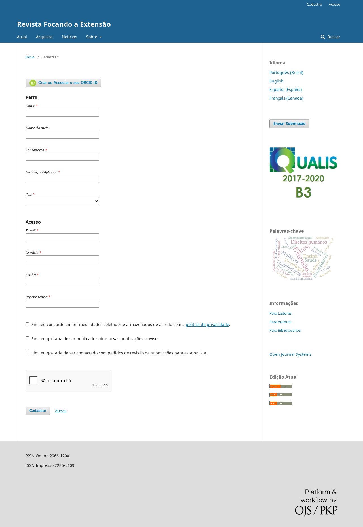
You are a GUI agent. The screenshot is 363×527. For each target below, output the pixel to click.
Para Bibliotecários (285, 330)
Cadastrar (37, 411)
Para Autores (280, 321)
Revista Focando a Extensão (64, 24)
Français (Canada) (286, 98)
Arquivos (44, 36)
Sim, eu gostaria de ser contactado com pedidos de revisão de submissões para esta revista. (118, 352)
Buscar (333, 36)
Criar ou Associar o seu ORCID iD (67, 83)
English (276, 81)
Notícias (69, 36)
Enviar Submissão (289, 123)
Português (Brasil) (286, 72)
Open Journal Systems (290, 354)
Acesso (334, 4)
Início (30, 57)
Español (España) (285, 89)
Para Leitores (280, 313)
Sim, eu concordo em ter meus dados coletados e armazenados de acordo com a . (130, 324)
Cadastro (314, 4)
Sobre (92, 36)
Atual (22, 36)
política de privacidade (207, 324)
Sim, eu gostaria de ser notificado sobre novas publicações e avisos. (95, 338)
